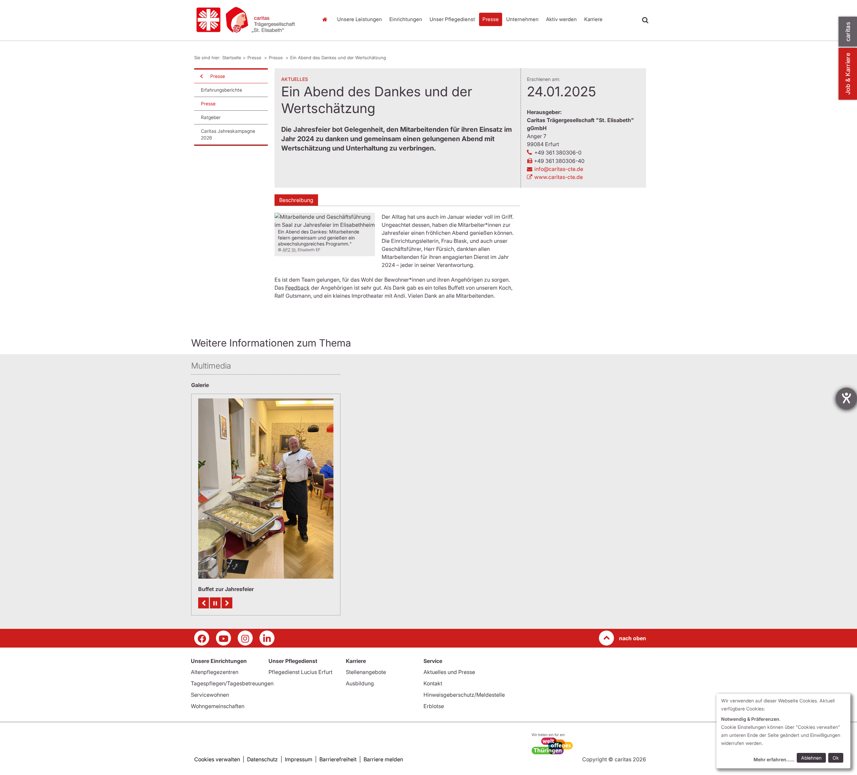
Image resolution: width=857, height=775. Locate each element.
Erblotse (433, 706)
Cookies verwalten (217, 759)
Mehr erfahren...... (774, 759)
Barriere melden (383, 759)
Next (227, 602)
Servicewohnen (210, 694)
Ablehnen (811, 758)
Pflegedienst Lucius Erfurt (300, 672)
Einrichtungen (405, 19)
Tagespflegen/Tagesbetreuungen (232, 683)
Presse (490, 19)
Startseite (326, 19)
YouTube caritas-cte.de (223, 638)
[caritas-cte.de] (251, 20)
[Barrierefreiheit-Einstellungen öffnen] (846, 398)
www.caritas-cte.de (558, 177)
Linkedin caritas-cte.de (267, 638)
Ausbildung (360, 683)
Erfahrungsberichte (221, 90)
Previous (203, 602)
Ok (836, 758)
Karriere (593, 19)
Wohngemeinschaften (217, 706)
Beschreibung (296, 200)
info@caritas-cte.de (558, 169)
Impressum (298, 759)
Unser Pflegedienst (452, 19)
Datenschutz (262, 759)
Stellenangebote (366, 672)
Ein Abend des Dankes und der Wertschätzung (338, 57)
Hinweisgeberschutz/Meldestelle (464, 694)
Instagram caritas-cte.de (245, 638)
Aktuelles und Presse (449, 672)
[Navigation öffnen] (201, 76)
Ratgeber (211, 117)
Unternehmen (522, 19)
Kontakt (432, 683)
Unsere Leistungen (359, 19)
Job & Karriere (847, 74)
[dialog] (783, 731)
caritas (847, 31)
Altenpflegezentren (214, 672)
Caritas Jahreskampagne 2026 (228, 134)
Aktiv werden (561, 19)
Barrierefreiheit (338, 759)
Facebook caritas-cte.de (201, 638)
